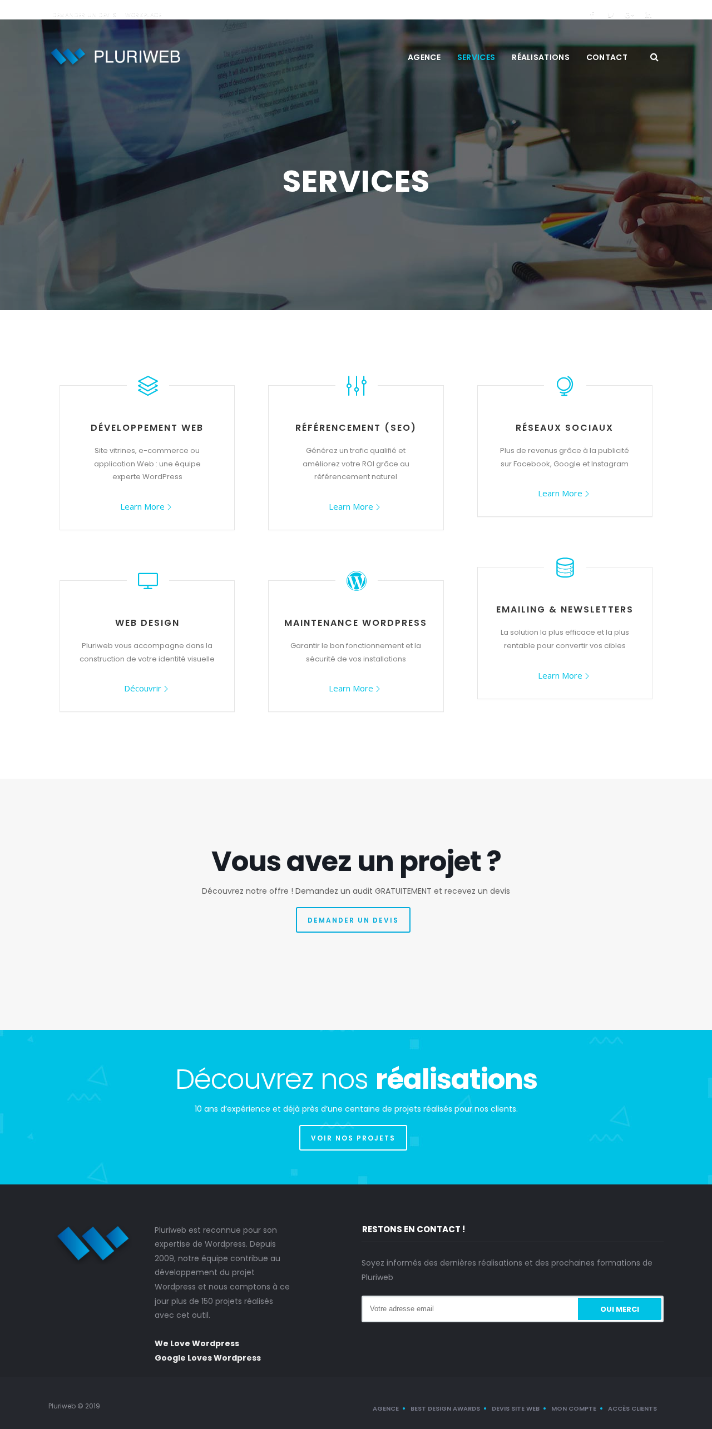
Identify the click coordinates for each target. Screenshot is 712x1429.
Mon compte (573, 1408)
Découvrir (142, 688)
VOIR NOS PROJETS (353, 1138)
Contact (606, 57)
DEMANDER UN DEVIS (353, 920)
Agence (424, 57)
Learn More (142, 506)
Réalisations (541, 57)
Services (476, 57)
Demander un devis (84, 15)
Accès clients (632, 1408)
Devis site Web (516, 1408)
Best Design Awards (445, 1408)
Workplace (143, 15)
